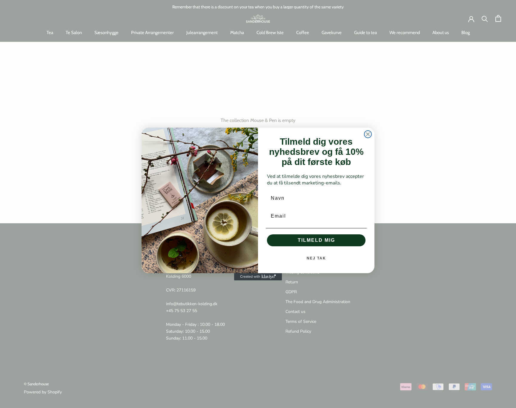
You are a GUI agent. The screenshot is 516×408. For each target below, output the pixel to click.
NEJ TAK (316, 258)
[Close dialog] (367, 134)
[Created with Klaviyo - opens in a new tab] (258, 276)
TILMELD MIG (316, 240)
